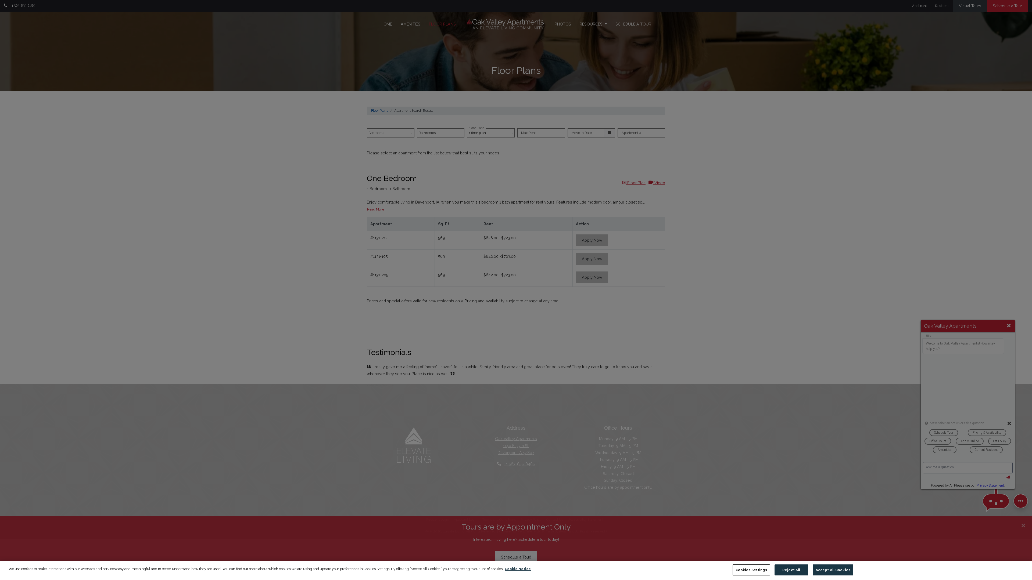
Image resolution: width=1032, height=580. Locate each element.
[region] (516, 570)
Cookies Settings (751, 570)
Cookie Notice (518, 569)
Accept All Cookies (833, 570)
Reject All (791, 570)
